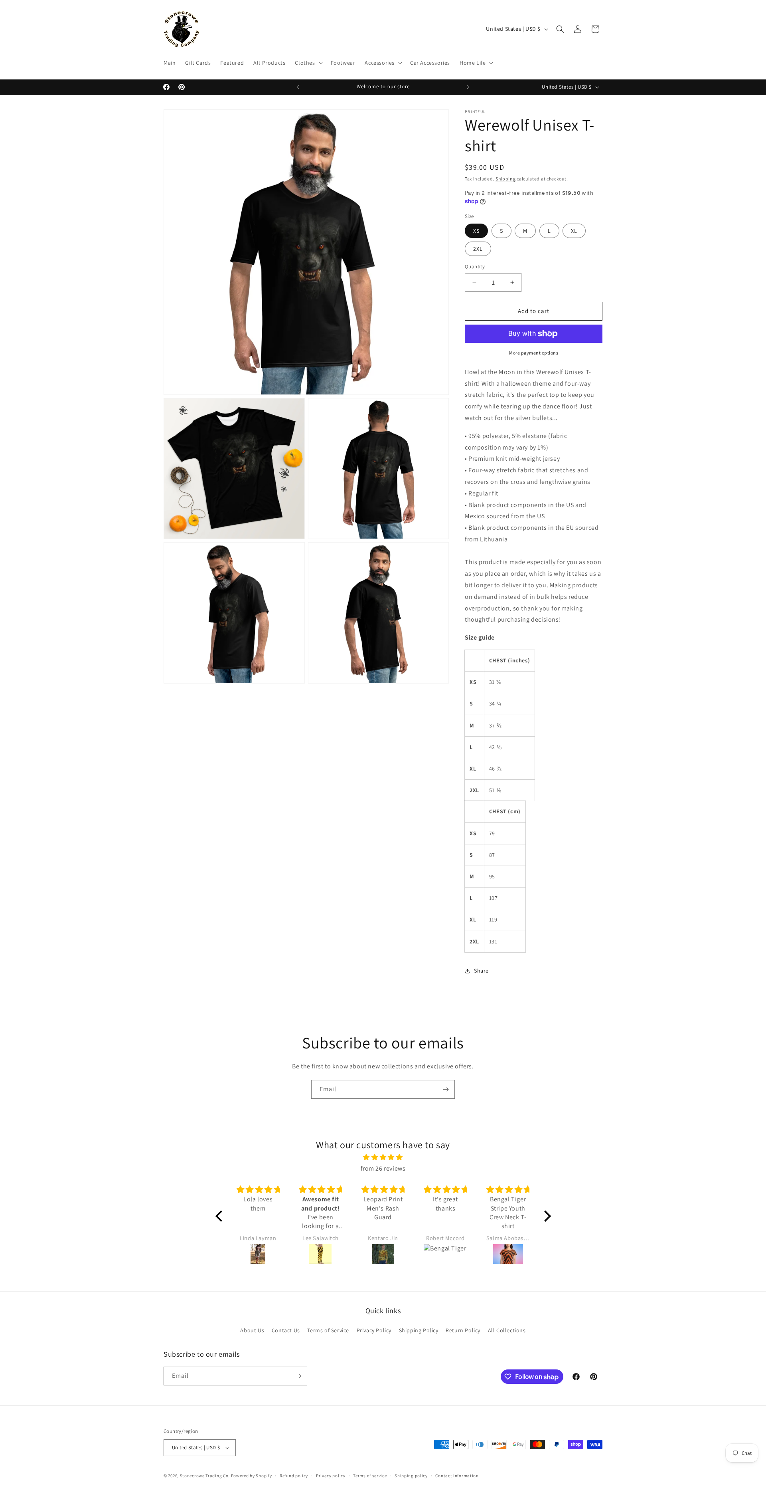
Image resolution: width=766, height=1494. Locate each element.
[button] (308, 62)
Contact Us (286, 1330)
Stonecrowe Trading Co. (205, 1475)
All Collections (507, 1330)
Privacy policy (330, 1475)
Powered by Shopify (251, 1475)
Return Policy (463, 1330)
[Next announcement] (468, 87)
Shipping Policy (418, 1330)
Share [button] (481, 970)
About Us (252, 1330)
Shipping (506, 179)
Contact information (456, 1475)
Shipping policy (411, 1475)
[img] (383, 1157)
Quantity (475, 266)
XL (574, 230)
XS (476, 230)
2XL (478, 248)
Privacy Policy (374, 1330)
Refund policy (294, 1475)
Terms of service (370, 1475)
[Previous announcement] (298, 87)
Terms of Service (328, 1330)
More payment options (533, 353)
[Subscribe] (445, 1089)
